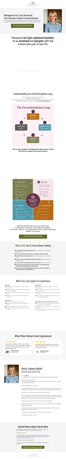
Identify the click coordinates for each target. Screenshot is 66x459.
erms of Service (36, 456)
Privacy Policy (29, 456)
